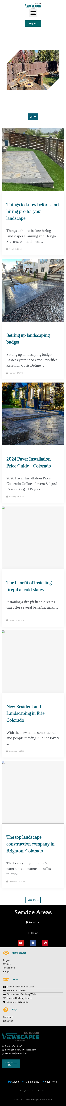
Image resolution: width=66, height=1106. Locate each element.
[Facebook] (33, 943)
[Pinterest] (45, 943)
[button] (33, 13)
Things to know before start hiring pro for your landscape (32, 211)
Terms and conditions (39, 1091)
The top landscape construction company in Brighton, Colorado (30, 843)
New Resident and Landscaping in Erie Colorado (25, 713)
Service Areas (33, 912)
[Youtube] (21, 943)
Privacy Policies (25, 1091)
